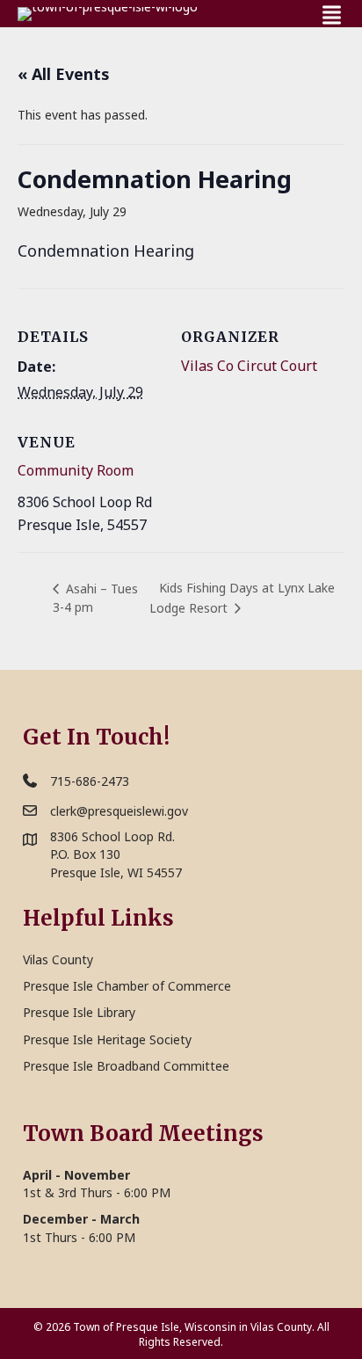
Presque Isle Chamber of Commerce (127, 985)
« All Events (64, 73)
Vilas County (58, 959)
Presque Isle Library (79, 1012)
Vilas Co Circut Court (249, 365)
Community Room (76, 470)
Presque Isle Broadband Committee (126, 1065)
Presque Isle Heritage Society (107, 1039)
